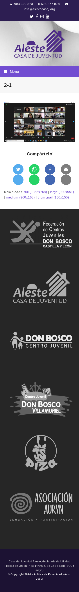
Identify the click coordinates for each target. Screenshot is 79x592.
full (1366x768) (35, 192)
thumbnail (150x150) (53, 197)
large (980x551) (62, 192)
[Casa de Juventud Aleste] (39, 43)
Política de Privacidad (48, 574)
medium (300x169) (20, 197)
